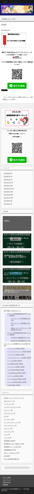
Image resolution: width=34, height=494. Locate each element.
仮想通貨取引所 (8, 450)
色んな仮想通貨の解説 (10, 459)
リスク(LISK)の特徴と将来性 (15, 370)
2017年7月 (7, 198)
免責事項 (5, 484)
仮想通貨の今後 (8, 440)
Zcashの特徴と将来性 (13, 385)
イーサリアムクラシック (11, 407)
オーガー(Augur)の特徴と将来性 (16, 379)
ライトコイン (8, 431)
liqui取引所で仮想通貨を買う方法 (21, 340)
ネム (5, 416)
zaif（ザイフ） (8, 401)
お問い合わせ (7, 482)
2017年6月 (7, 201)
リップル (6, 437)
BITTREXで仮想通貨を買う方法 (20, 337)
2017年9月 (7, 191)
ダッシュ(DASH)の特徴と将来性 (16, 382)
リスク (6, 434)
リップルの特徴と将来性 (14, 360)
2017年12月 (7, 182)
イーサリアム (8, 404)
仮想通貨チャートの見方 (11, 447)
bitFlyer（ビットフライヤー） (13, 398)
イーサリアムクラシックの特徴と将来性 (19, 357)
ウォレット (7, 410)
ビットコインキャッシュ (11, 422)
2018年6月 (7, 173)
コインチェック (8, 413)
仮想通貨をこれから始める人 (12, 444)
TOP (8, 19)
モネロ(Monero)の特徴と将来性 (16, 373)
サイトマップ (7, 480)
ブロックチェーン (9, 425)
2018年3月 (7, 176)
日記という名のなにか (10, 453)
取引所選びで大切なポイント (12, 310)
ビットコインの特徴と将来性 (16, 348)
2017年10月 (7, 188)
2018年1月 (7, 179)
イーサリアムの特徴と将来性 (16, 354)
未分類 (6, 456)
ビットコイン (8, 419)
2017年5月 (7, 204)
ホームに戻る (7, 477)
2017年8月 (7, 195)
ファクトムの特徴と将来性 (15, 376)
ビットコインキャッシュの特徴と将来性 (19, 351)
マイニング (7, 428)
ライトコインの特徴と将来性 (16, 367)
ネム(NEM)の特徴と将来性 (15, 364)
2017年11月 (7, 185)
